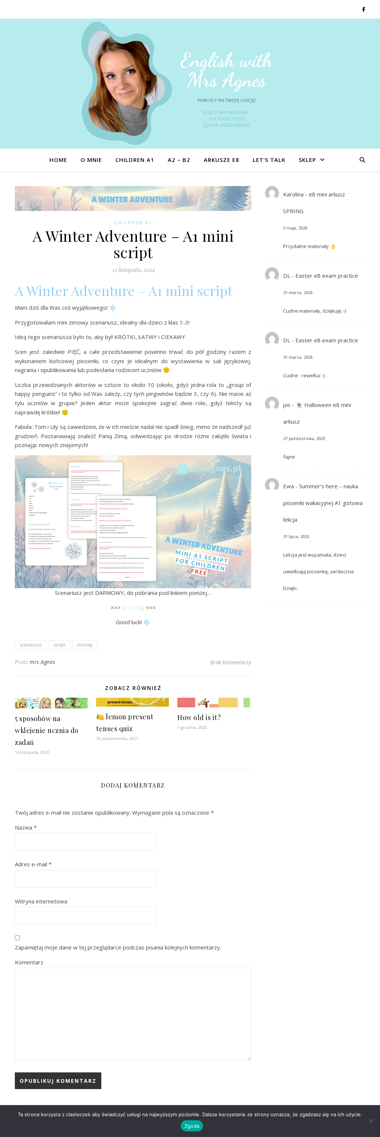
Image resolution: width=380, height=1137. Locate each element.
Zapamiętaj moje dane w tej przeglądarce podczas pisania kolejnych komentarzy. (118, 947)
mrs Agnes (42, 661)
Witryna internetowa (41, 901)
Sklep (307, 159)
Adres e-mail (33, 864)
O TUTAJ (133, 607)
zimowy (85, 645)
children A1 (134, 159)
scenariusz (31, 645)
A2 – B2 (179, 159)
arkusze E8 (221, 159)
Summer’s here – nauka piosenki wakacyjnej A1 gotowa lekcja (323, 502)
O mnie (91, 159)
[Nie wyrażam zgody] (370, 1121)
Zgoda (191, 1126)
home (58, 159)
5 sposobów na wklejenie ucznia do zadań (47, 730)
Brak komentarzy (230, 662)
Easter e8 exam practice (326, 275)
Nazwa (26, 827)
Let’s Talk (269, 159)
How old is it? (199, 717)
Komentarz (29, 962)
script (59, 645)
